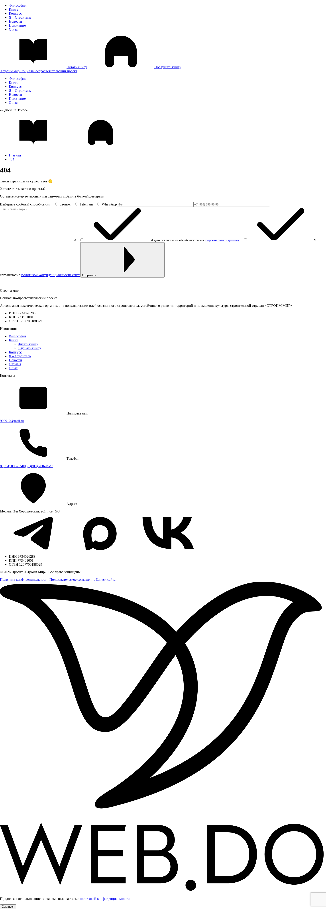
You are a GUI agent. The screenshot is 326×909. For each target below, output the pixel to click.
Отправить (89, 275)
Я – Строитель (20, 17)
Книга (13, 9)
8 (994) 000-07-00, (13, 466)
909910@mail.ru (12, 421)
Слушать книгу (29, 348)
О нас (13, 29)
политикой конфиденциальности (105, 899)
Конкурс (15, 13)
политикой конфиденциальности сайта (50, 275)
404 (11, 159)
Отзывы (15, 364)
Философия (17, 5)
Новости (15, 21)
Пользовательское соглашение (72, 579)
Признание (17, 25)
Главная (15, 155)
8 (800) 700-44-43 (40, 466)
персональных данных (222, 240)
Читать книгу (28, 344)
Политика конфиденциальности (24, 579)
